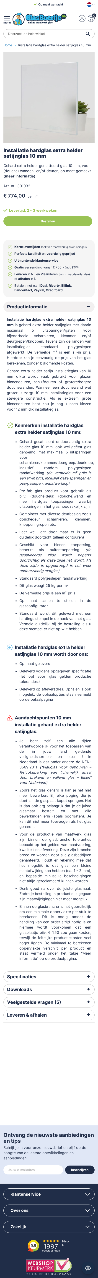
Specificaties (21, 976)
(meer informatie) (19, 176)
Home (8, 45)
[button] (90, 4)
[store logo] (40, 19)
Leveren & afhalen (27, 1015)
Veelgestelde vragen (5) (34, 1002)
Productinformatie (27, 307)
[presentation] (49, 307)
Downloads (19, 989)
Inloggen (82, 18)
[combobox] (49, 33)
